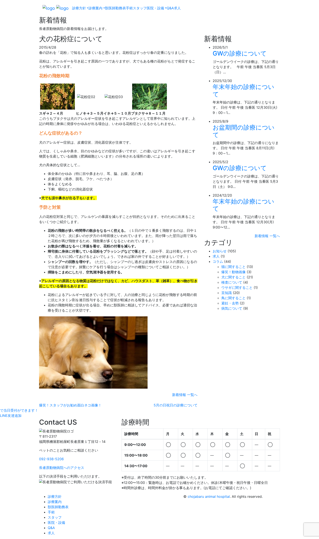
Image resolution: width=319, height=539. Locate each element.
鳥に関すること (233, 298)
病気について (231, 308)
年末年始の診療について (243, 90)
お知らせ (220, 251)
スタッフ (140, 8)
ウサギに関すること (237, 287)
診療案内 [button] (95, 8)
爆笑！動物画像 (233, 272)
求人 (177, 8)
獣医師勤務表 (115, 8)
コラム (218, 261)
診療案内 (55, 502)
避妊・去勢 (230, 303)
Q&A (170, 8)
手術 (129, 8)
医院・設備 (56, 522)
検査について (231, 282)
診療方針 (55, 496)
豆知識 (226, 293)
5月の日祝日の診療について (175, 405)
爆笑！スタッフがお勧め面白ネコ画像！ (70, 405)
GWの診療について (240, 53)
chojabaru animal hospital (209, 496)
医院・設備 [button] (155, 8)
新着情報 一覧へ (184, 395)
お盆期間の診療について (244, 131)
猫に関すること (233, 267)
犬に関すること (233, 277)
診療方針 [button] (79, 8)
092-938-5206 (51, 459)
